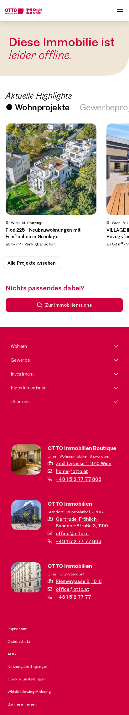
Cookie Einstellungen (27, 678)
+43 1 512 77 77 (73, 597)
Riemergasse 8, (78, 581)
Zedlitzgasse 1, (83, 463)
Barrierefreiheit (22, 704)
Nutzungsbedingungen (28, 666)
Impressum (18, 628)
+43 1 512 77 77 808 (78, 479)
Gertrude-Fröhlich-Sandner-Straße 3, (82, 522)
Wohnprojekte (42, 107)
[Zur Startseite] (24, 10)
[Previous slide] (13, 185)
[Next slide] (116, 185)
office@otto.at (72, 533)
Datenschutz (19, 641)
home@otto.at (72, 471)
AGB (11, 653)
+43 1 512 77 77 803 (78, 541)
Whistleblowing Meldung (29, 691)
